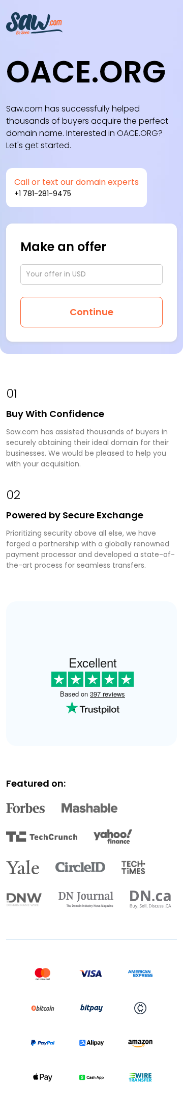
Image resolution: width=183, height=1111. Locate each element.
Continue (91, 311)
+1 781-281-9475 (42, 193)
